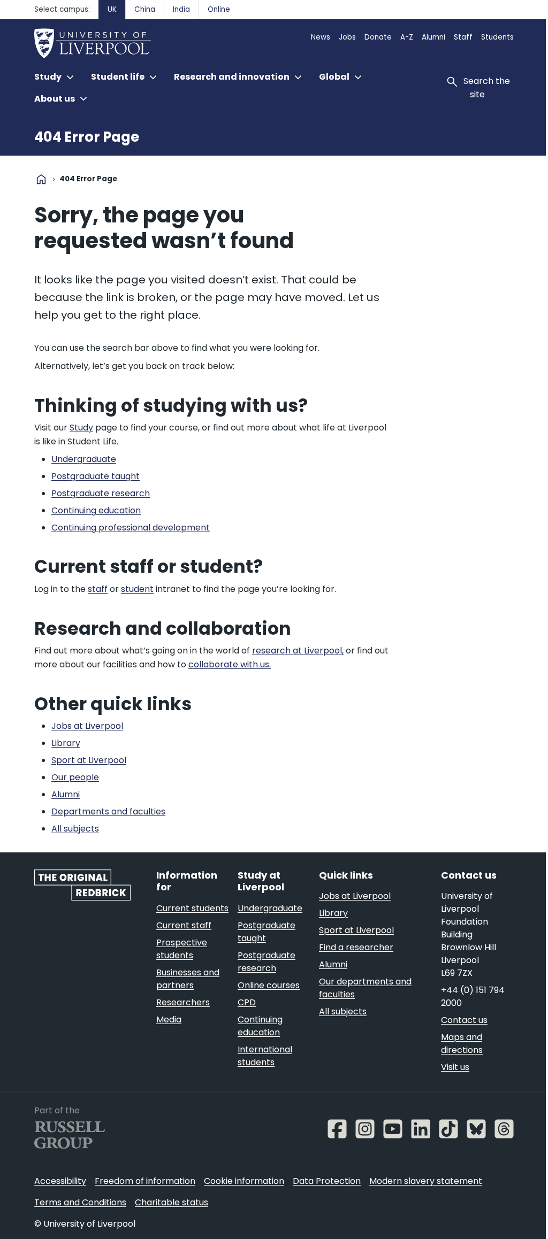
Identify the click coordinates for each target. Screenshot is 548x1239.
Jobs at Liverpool (355, 896)
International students (265, 1055)
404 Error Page (86, 137)
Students (497, 37)
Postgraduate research (266, 961)
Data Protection (327, 1181)
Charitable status (171, 1202)
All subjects (343, 1011)
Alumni (433, 37)
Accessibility (60, 1181)
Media (168, 1019)
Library (333, 913)
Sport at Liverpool (356, 930)
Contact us (464, 1020)
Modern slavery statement (425, 1181)
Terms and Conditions (80, 1202)
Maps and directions (462, 1043)
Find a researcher (356, 947)
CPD (247, 1002)
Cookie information (244, 1181)
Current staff (183, 925)
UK (112, 9)
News (320, 37)
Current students (192, 908)
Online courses (269, 985)
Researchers (183, 1002)
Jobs (347, 37)
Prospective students (181, 948)
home (41, 179)
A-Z (406, 37)
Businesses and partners (187, 978)
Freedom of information (145, 1181)
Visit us (455, 1067)
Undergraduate (270, 908)
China (144, 9)
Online (219, 9)
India (181, 9)
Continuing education (260, 1025)
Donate (378, 37)
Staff (463, 37)
